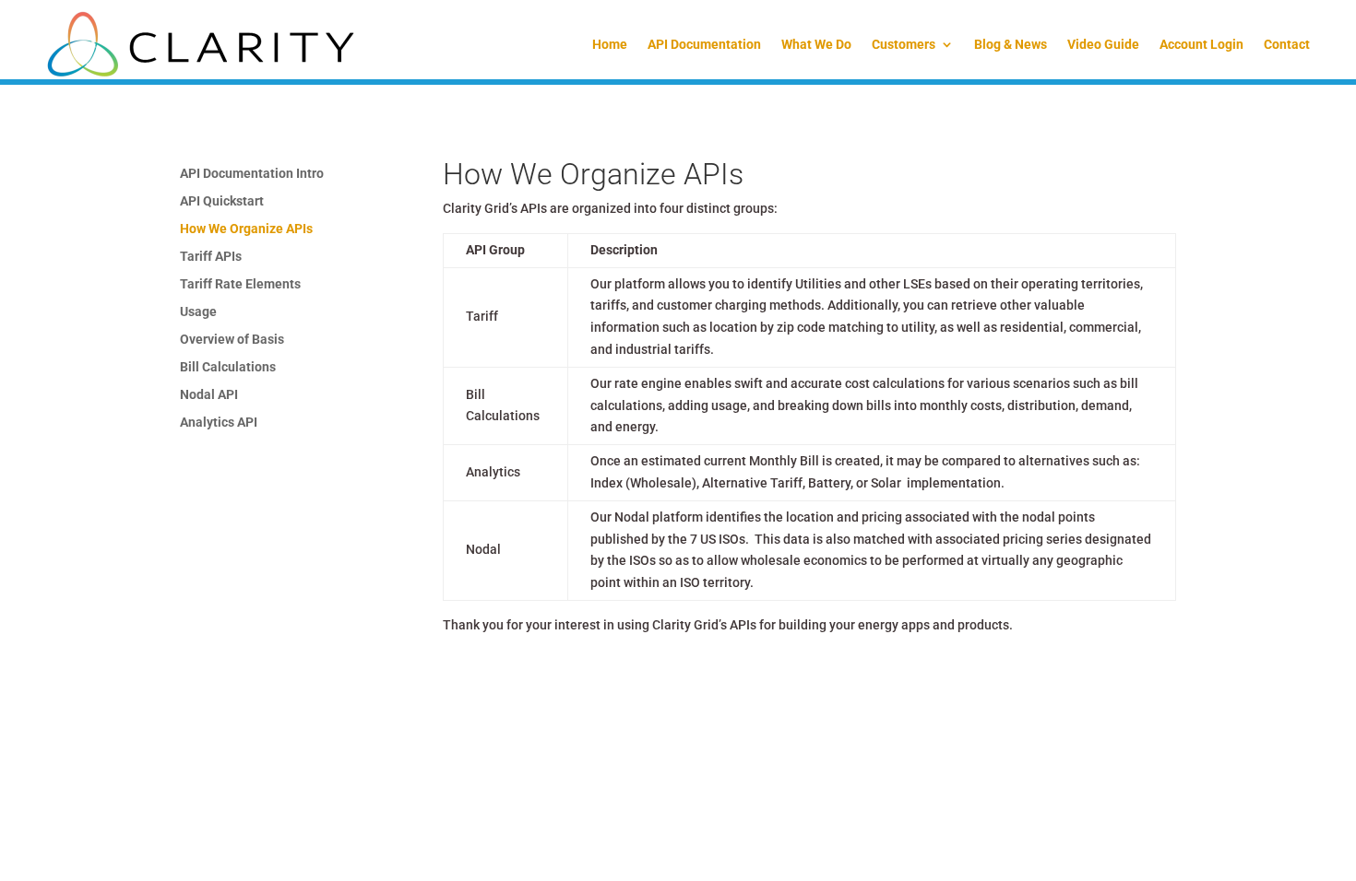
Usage (198, 312)
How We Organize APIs (246, 229)
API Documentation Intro (252, 174)
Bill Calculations (228, 367)
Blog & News (1010, 44)
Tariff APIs (211, 257)
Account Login (1201, 44)
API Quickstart (222, 201)
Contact (1287, 44)
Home (609, 44)
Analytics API (218, 422)
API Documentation (704, 44)
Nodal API (209, 395)
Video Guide (1103, 44)
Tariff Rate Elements (240, 284)
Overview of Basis (232, 340)
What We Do (816, 44)
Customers (903, 44)
